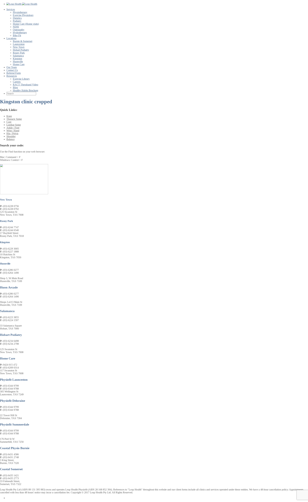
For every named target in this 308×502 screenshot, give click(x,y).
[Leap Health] (21, 4)
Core (8, 122)
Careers (17, 81)
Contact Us (12, 70)
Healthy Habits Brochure (25, 90)
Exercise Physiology (23, 15)
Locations (11, 38)
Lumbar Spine (13, 124)
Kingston (17, 58)
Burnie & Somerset (22, 41)
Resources (11, 76)
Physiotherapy (20, 12)
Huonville (18, 61)
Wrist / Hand (12, 130)
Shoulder (11, 136)
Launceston (19, 44)
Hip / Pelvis (12, 133)
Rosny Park (19, 52)
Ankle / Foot (12, 127)
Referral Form (13, 73)
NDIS (16, 26)
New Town (18, 47)
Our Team (11, 67)
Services (10, 9)
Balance (10, 139)
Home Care (19, 64)
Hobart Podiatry (21, 50)
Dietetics (17, 18)
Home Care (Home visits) (26, 23)
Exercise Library (21, 78)
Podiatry (17, 21)
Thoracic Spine (14, 119)
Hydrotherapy (20, 32)
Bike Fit (17, 35)
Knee (9, 116)
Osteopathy (18, 29)
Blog (15, 87)
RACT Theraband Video (25, 84)
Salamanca (18, 55)
